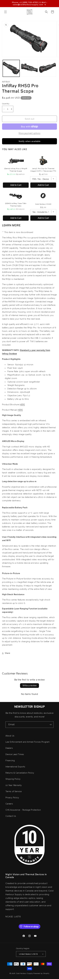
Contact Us (10, 816)
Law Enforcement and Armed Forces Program (27, 742)
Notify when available (29, 141)
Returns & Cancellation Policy (19, 773)
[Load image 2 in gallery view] (29, 68)
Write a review (29, 685)
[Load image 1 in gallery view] (11, 68)
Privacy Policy (12, 797)
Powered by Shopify (41, 973)
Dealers (9, 748)
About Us (9, 736)
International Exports (15, 767)
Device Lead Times (14, 754)
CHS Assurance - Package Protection (23, 810)
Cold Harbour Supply (24, 973)
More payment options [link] (29, 133)
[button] (5, 12)
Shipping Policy (13, 779)
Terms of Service (13, 791)
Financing (10, 760)
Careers (9, 804)
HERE (22, 404)
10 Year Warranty (13, 785)
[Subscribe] (50, 724)
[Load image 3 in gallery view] (47, 68)
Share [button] (7, 653)
